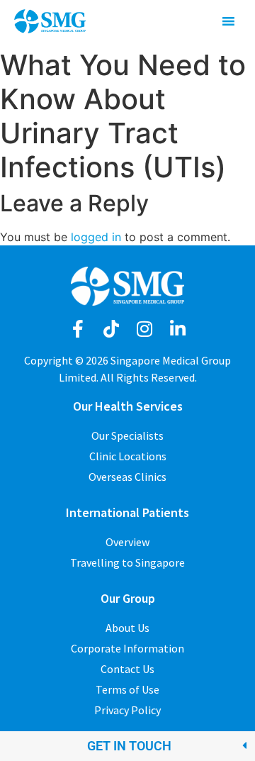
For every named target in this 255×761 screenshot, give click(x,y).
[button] (127, 746)
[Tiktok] (111, 329)
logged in (96, 237)
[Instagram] (144, 329)
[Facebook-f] (77, 329)
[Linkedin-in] (177, 329)
